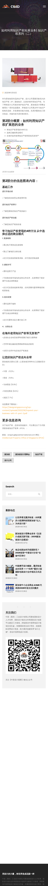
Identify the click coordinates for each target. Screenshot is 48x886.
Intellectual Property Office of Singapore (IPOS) (23, 438)
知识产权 (38, 454)
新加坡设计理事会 (22, 454)
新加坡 (7, 454)
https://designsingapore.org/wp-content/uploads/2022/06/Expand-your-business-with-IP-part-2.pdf (20, 410)
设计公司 (8, 460)
